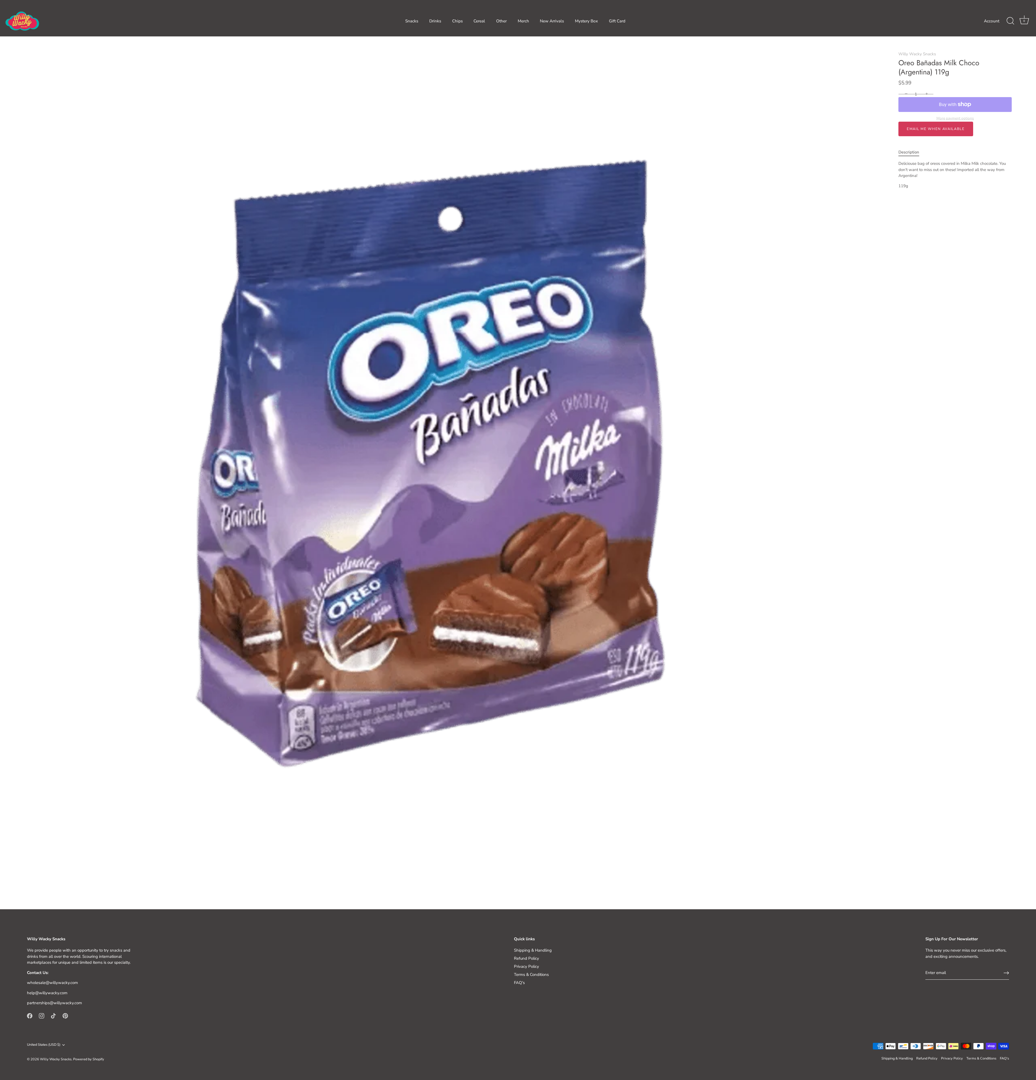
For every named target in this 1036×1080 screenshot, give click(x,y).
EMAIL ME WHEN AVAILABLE (936, 129)
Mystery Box (586, 21)
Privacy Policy (526, 966)
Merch (523, 21)
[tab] (911, 152)
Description (908, 152)
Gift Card (617, 21)
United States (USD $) (43, 1045)
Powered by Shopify (88, 1059)
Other (501, 21)
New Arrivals (552, 21)
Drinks (435, 21)
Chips (457, 21)
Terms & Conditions (531, 974)
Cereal (479, 21)
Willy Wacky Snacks (917, 54)
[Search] (1010, 21)
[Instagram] (41, 1015)
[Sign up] (1006, 973)
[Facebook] (29, 1015)
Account (991, 21)
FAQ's (519, 982)
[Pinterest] (65, 1015)
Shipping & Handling (533, 950)
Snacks (411, 21)
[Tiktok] (53, 1015)
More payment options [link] (955, 118)
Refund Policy (526, 958)
